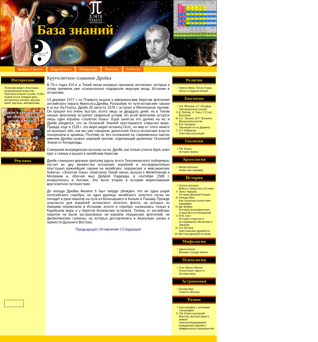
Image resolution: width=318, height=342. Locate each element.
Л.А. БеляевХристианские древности (194, 229)
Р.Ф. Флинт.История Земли (188, 150)
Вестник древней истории (195, 233)
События (133, 69)
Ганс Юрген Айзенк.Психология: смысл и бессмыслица (192, 270)
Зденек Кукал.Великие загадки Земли (193, 251)
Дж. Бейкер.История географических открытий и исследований (195, 209)
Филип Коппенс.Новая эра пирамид (191, 169)
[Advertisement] (21, 232)
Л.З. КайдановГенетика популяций (191, 132)
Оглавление (109, 229)
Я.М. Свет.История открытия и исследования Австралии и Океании (195, 220)
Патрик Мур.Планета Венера (189, 291)
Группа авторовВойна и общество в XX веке (196, 187)
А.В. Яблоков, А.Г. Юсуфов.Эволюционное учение (195, 108)
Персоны (112, 69)
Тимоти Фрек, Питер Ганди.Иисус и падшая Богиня (195, 89)
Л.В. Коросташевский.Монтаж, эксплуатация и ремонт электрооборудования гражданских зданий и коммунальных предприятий (196, 321)
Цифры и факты (30, 69)
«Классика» (31, 87)
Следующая (131, 229)
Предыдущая (86, 229)
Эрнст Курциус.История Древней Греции (194, 193)
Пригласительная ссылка (19, 93)
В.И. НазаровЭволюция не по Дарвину (194, 126)
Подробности (61, 69)
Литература (88, 69)
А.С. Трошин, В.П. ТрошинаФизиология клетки (195, 120)
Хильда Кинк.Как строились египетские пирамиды (195, 200)
